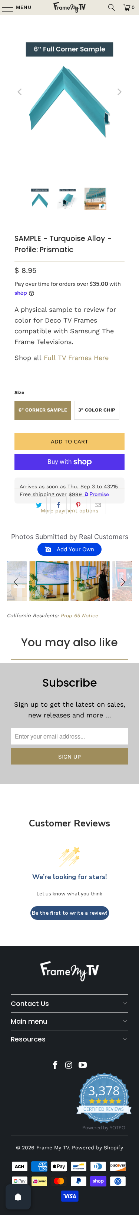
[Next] (119, 92)
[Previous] (20, 92)
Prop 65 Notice (79, 615)
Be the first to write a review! (69, 913)
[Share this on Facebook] (58, 505)
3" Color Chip (98, 413)
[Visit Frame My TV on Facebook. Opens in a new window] (55, 1066)
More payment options (69, 511)
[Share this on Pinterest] (78, 505)
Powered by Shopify (97, 1147)
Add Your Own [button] (74, 549)
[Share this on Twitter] (39, 505)
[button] (17, 581)
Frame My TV (52, 1147)
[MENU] (4, 7)
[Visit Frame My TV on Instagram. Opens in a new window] (69, 1066)
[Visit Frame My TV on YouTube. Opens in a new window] (82, 1066)
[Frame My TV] (70, 7)
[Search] (112, 7)
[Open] (18, 1196)
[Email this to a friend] (98, 505)
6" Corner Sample (45, 413)
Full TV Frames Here (77, 357)
